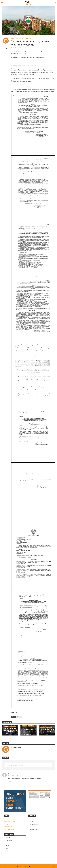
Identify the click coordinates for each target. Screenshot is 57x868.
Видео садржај (34, 824)
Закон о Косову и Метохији (10, 829)
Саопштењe (12, 726)
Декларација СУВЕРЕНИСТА (10, 821)
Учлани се (32, 827)
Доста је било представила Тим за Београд (47, 730)
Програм (8, 837)
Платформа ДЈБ (7, 824)
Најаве (7, 848)
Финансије (28, 38)
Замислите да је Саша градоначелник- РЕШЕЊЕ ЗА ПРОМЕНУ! (10, 730)
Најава (32, 819)
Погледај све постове (49, 743)
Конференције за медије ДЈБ (10, 819)
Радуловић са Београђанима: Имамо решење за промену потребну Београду (28, 730)
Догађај (32, 821)
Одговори (10, 781)
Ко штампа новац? (8, 826)
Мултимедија (9, 843)
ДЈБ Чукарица (6, 45)
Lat (30, 4)
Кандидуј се (33, 829)
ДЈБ (7, 850)
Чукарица (19, 716)
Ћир (27, 4)
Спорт (23, 38)
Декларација (9, 840)
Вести (7, 845)
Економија (18, 38)
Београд (13, 38)
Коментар (6, 50)
